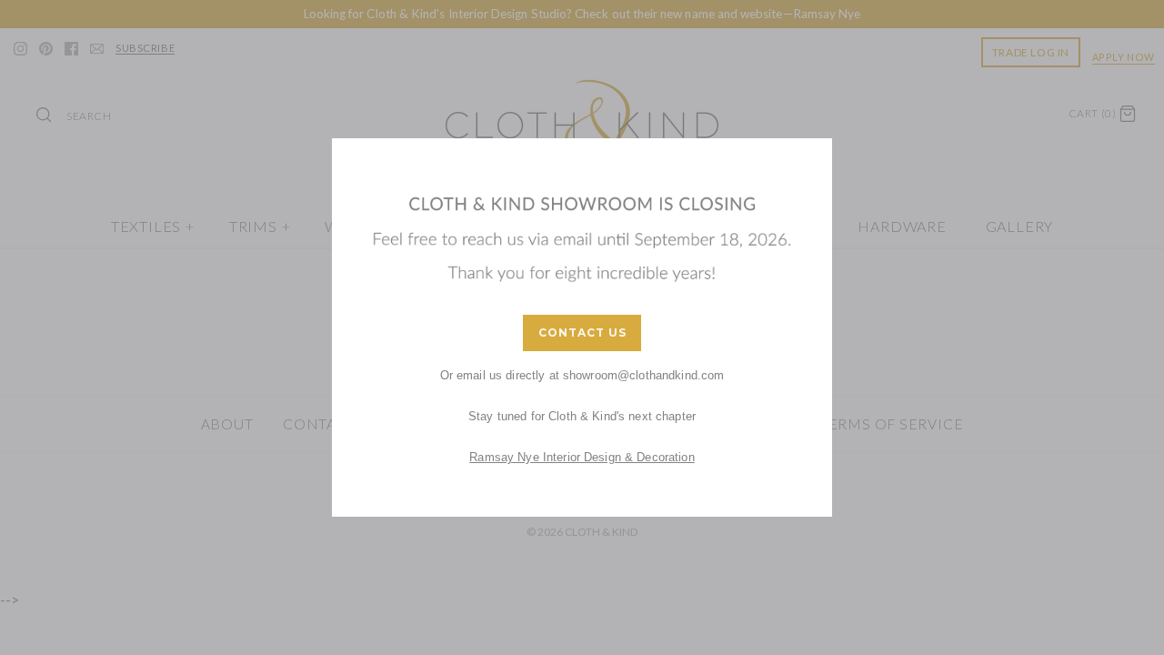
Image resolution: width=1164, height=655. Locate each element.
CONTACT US (582, 332)
